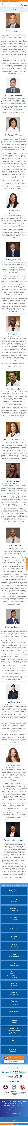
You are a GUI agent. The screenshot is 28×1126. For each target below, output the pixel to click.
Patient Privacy (14, 1107)
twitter (12, 1113)
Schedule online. (22, 1)
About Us (8, 1101)
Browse (25, 6)
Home (3, 1101)
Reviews (14, 1101)
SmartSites (14, 1120)
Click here (10, 70)
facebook (8, 1113)
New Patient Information (10, 1103)
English (17, 1124)
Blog (18, 1105)
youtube (16, 1113)
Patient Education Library (9, 1105)
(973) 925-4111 (22, 5)
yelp (19, 1113)
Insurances (20, 1103)
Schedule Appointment (15, 1057)
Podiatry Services (22, 1101)
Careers (22, 1105)
